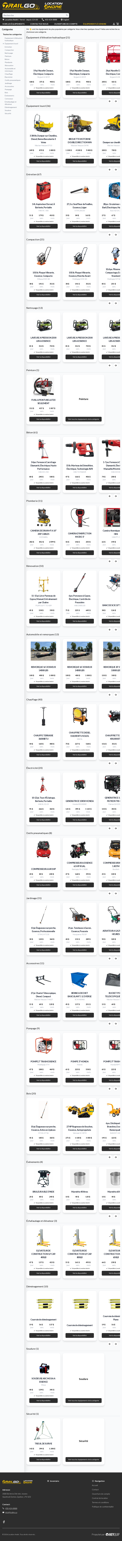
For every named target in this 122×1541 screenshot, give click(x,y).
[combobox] (35, 15)
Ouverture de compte (65, 24)
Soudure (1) (32, 1348)
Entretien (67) (33, 174)
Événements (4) (34, 1161)
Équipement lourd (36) (38, 105)
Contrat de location (100, 1498)
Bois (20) (31, 1093)
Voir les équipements (13, 24)
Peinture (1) (32, 370)
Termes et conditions (100, 1502)
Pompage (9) (33, 1028)
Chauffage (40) (34, 699)
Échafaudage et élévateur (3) (41, 1220)
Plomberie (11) (34, 500)
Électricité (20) (34, 767)
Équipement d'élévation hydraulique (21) (48, 37)
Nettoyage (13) (34, 307)
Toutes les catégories (12, 34)
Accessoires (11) (35, 963)
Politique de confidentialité (103, 1506)
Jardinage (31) (34, 898)
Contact (95, 1489)
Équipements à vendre (94, 24)
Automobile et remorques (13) (42, 634)
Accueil (95, 1485)
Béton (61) (32, 432)
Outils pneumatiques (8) (39, 833)
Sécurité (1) (32, 1413)
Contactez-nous (39, 24)
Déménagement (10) (37, 1286)
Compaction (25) (35, 239)
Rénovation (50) (34, 565)
